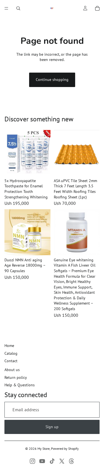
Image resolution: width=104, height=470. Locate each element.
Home (9, 345)
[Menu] (6, 8)
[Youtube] (42, 461)
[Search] (18, 8)
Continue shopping (52, 79)
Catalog (10, 353)
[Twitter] (62, 461)
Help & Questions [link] (19, 384)
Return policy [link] (15, 377)
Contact (10, 360)
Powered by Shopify (65, 448)
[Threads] (71, 461)
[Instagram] (32, 461)
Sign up (52, 426)
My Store (43, 448)
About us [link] (12, 369)
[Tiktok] (52, 461)
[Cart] (97, 8)
